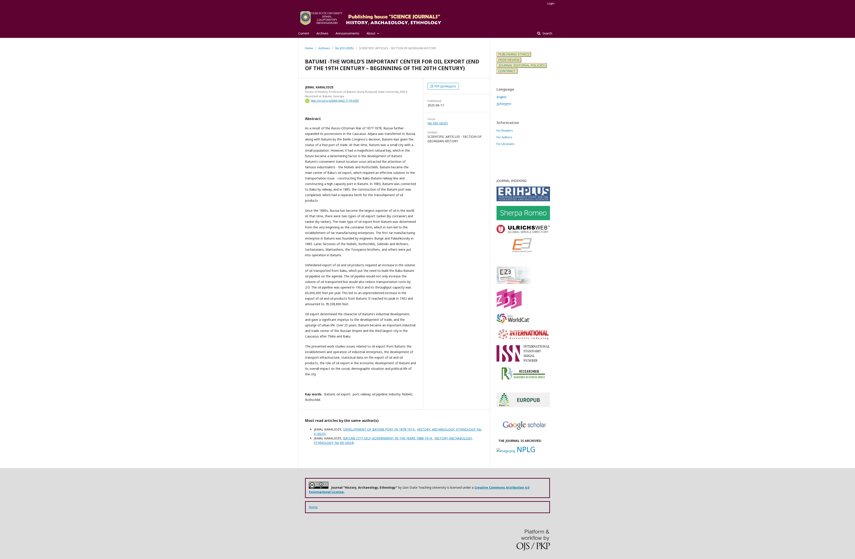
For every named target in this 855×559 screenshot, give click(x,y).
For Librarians (506, 144)
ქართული (504, 104)
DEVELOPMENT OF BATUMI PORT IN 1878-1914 (379, 429)
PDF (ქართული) (445, 86)
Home (309, 48)
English (502, 97)
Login (550, 3)
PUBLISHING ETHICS (513, 54)
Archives (322, 33)
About (371, 33)
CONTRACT (507, 71)
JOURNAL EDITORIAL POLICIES (521, 65)
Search (547, 33)
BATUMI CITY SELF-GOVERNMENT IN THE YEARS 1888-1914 (388, 438)
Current (303, 33)
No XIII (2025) (344, 48)
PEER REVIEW (508, 60)
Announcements (347, 33)
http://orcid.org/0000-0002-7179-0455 (335, 101)
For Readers (505, 130)
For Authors (504, 137)
